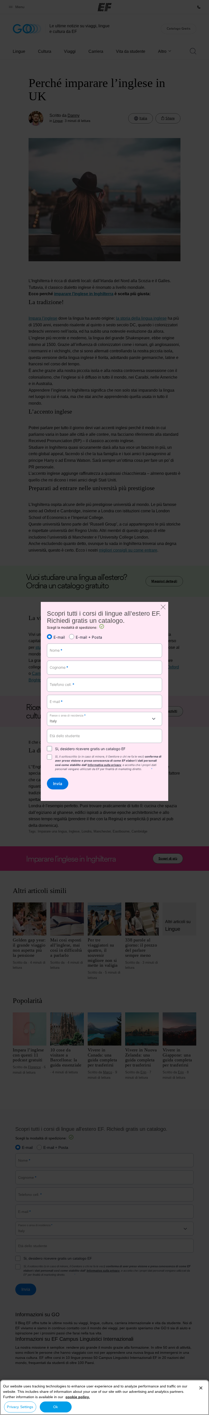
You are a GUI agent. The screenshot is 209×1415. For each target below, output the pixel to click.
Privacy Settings (20, 1407)
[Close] (200, 1388)
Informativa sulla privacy (104, 765)
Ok (55, 1407)
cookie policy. (78, 1397)
